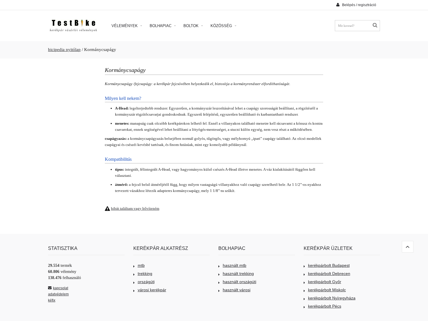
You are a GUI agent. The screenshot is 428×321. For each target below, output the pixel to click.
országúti (146, 281)
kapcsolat (60, 288)
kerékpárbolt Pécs (324, 306)
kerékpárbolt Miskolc (327, 290)
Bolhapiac (161, 26)
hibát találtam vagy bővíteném (135, 208)
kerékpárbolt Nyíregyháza (332, 298)
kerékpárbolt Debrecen (329, 273)
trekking (145, 273)
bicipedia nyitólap (64, 49)
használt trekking (238, 273)
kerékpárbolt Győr (324, 281)
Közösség (222, 26)
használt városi (236, 290)
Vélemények (125, 26)
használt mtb (234, 265)
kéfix (51, 300)
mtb (141, 265)
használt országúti (239, 281)
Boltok (191, 26)
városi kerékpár (152, 290)
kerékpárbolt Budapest (329, 265)
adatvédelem (58, 294)
